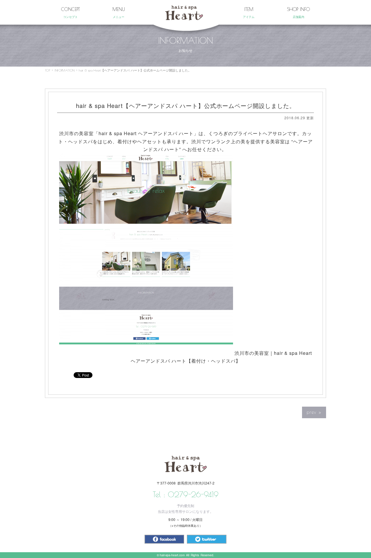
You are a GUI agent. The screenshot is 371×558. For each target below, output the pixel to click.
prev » (314, 412)
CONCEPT (70, 13)
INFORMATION (64, 70)
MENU (118, 13)
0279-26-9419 (193, 494)
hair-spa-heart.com (172, 555)
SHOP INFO (298, 13)
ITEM (248, 13)
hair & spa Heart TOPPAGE (184, 12)
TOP (47, 70)
